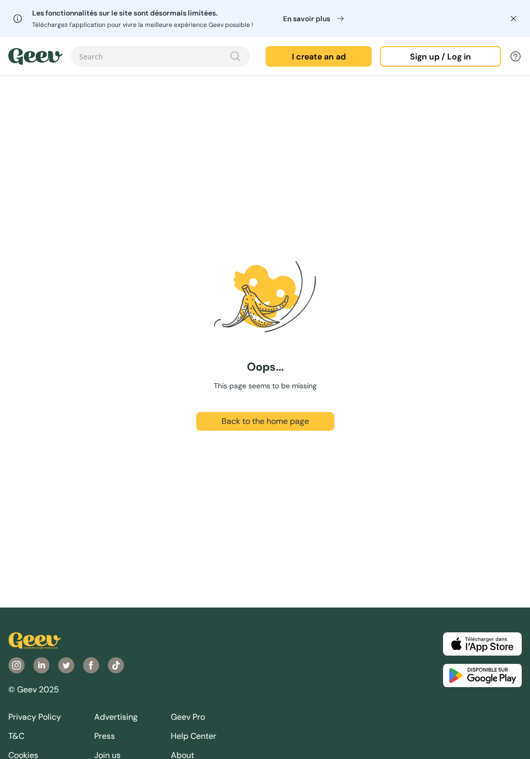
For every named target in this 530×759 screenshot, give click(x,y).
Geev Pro (188, 716)
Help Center (193, 736)
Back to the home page (265, 421)
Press (104, 736)
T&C (16, 736)
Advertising (116, 716)
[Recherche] (235, 56)
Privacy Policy (34, 716)
